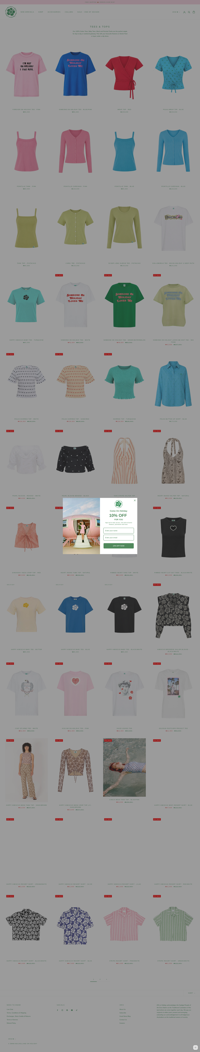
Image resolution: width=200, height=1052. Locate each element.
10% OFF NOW (118, 546)
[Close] (134, 500)
